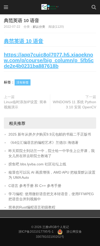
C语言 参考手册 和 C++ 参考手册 (34, 186)
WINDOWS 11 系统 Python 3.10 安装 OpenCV (74, 104)
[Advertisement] (50, 50)
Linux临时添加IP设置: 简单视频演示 (25, 104)
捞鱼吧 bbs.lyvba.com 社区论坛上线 (37, 164)
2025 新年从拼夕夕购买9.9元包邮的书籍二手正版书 (49, 134)
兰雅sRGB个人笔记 (55, 227)
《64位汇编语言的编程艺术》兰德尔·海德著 (43, 142)
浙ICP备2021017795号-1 (36, 231)
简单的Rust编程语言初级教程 (31, 207)
